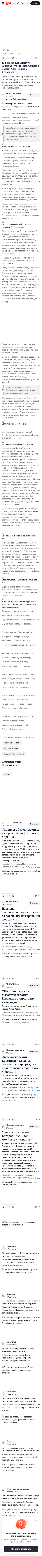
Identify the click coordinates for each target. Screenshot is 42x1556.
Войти (35, 3)
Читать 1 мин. (34, 950)
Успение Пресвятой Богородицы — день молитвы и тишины (16, 1135)
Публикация (23, 3)
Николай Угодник (11, 748)
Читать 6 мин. (34, 1178)
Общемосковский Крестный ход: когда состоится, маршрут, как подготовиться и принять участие (20, 1064)
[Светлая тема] (14, 3)
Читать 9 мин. (34, 867)
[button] (18, 3)
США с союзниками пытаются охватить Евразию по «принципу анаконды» (18, 996)
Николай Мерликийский (14, 754)
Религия (5, 50)
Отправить (7, 774)
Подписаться (34, 95)
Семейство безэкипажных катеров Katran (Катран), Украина (20, 833)
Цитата (14, 765)
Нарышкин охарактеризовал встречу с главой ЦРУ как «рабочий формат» (21, 914)
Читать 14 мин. (34, 1090)
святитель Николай (12, 743)
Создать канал (27, 3)
